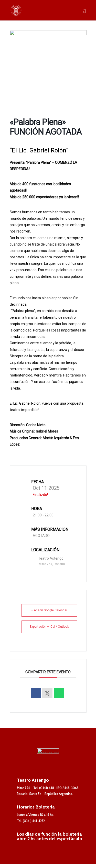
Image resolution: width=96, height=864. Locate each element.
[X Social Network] (47, 693)
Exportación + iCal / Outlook (49, 626)
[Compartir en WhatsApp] (59, 693)
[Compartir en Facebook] (36, 693)
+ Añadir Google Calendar (49, 610)
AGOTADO (41, 536)
